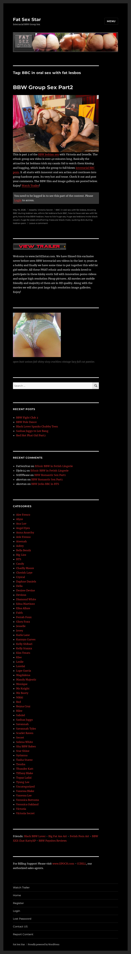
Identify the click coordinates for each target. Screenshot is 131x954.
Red (18, 701)
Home (17, 895)
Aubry (20, 545)
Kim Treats (23, 652)
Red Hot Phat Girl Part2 (31, 435)
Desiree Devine (25, 590)
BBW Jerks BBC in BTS (45, 484)
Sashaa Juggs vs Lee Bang (32, 431)
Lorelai (20, 666)
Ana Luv (21, 523)
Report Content (23, 934)
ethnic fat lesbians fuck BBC (52, 213)
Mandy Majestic (26, 679)
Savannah (22, 724)
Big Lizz (21, 554)
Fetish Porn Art (79, 836)
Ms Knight (23, 688)
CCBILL (81, 863)
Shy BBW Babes (26, 746)
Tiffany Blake (24, 773)
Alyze (19, 519)
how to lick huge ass (55, 216)
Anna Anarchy (25, 532)
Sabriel (20, 715)
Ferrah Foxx (24, 617)
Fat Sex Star (27, 19)
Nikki (19, 697)
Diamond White (26, 599)
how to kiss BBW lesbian (31, 216)
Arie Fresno (23, 537)
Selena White (24, 742)
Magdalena (23, 675)
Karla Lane (23, 635)
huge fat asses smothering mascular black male (46, 220)
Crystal (20, 577)
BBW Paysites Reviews (53, 840)
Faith (19, 612)
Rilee (19, 710)
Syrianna (21, 755)
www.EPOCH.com (63, 863)
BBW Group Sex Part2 (43, 87)
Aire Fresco (23, 514)
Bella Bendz (23, 550)
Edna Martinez (25, 603)
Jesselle (33, 210)
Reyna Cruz (23, 706)
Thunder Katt (24, 768)
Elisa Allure (23, 608)
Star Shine (22, 750)
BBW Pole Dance (26, 422)
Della (19, 586)
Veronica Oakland (27, 804)
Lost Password (22, 918)
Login (18, 200)
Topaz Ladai (23, 777)
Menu (111, 21)
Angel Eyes (23, 528)
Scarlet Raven (24, 733)
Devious (21, 594)
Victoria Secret (45, 210)
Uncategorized (25, 786)
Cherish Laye (24, 572)
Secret (20, 737)
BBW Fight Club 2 (27, 417)
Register (18, 903)
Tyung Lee (22, 782)
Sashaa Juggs (24, 719)
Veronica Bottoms (27, 800)
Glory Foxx (23, 621)
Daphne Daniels (26, 581)
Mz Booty (22, 693)
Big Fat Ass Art (57, 836)
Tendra (20, 764)
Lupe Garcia (23, 670)
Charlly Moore (25, 568)
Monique (21, 684)
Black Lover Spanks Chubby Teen (37, 426)
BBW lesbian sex (48, 154)
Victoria (21, 808)
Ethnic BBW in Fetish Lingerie (54, 466)
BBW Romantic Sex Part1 (50, 475)
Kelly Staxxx (24, 648)
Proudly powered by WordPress (43, 944)
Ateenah (21, 541)
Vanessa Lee (24, 795)
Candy (20, 563)
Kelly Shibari (24, 643)
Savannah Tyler (26, 728)
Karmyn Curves (25, 639)
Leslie (19, 661)
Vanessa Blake (25, 791)
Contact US (20, 926)
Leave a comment (38, 223)
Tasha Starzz (24, 759)
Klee (19, 657)
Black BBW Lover (35, 836)
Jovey (19, 630)
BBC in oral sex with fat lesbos (71, 210)
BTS (18, 559)
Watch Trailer (30, 185)
